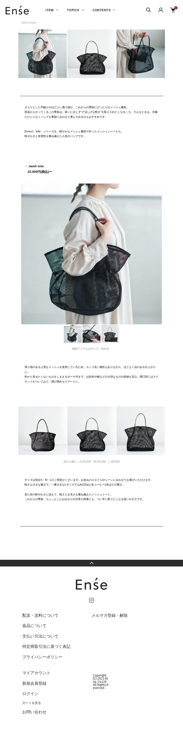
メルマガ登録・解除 (110, 615)
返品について (34, 625)
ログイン (30, 693)
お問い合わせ (34, 712)
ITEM (50, 10)
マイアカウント (36, 672)
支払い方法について (40, 636)
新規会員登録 (34, 683)
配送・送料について (40, 615)
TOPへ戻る (91, 563)
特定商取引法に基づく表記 (46, 646)
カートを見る (31, 703)
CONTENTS (101, 10)
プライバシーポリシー (42, 657)
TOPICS (73, 10)
